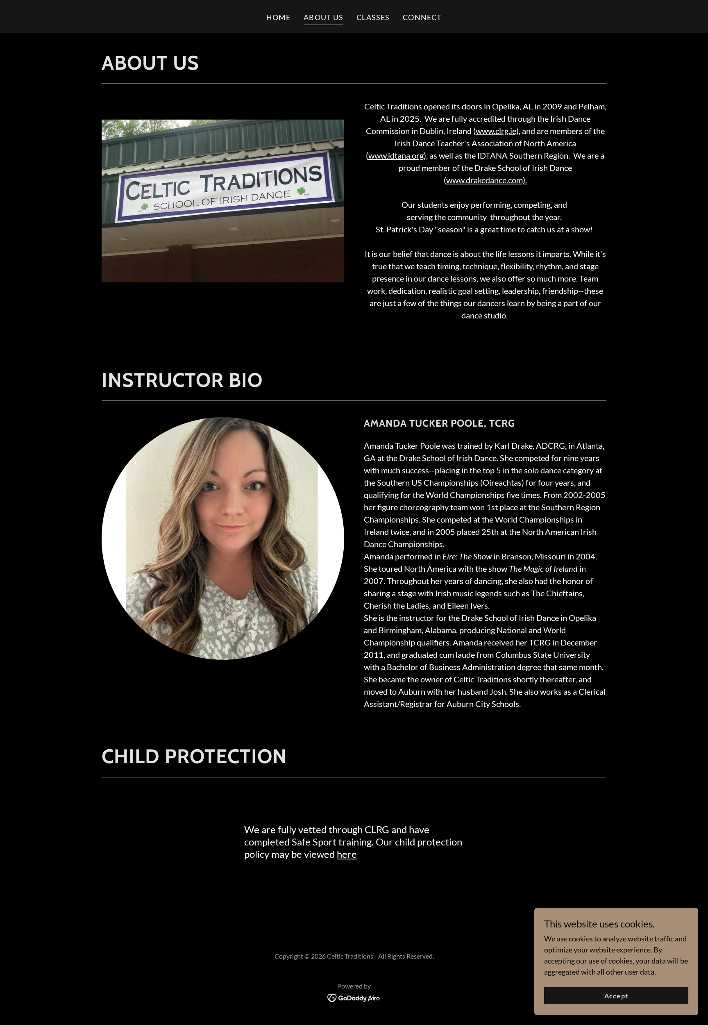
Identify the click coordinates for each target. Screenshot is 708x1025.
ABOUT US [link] (323, 17)
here (347, 854)
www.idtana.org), (398, 155)
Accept (616, 996)
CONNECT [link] (422, 17)
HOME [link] (278, 17)
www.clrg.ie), (498, 131)
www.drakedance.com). (486, 180)
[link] (354, 997)
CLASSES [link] (373, 17)
